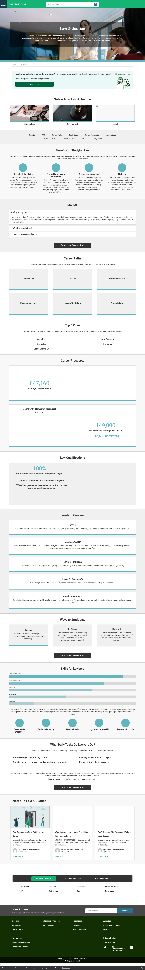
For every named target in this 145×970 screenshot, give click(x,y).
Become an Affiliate (20, 947)
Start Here (34, 84)
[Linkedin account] (118, 948)
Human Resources (112, 886)
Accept (141, 968)
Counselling (53, 886)
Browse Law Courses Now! (72, 245)
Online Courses (18, 929)
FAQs (105, 929)
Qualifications (111, 135)
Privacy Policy (109, 938)
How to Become (79, 929)
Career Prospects (92, 135)
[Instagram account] (131, 948)
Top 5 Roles (73, 135)
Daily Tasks (97, 139)
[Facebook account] (105, 948)
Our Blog (76, 925)
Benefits (32, 135)
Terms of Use (109, 942)
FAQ (43, 135)
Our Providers (48, 925)
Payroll (79, 891)
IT (22, 891)
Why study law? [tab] (20, 212)
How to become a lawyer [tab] (25, 234)
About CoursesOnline (112, 925)
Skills (84, 139)
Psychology (109, 891)
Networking (53, 891)
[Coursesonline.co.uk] (19, 4)
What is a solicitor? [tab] (22, 228)
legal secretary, (93, 187)
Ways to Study (69, 139)
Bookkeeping (26, 886)
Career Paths (57, 135)
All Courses (16, 925)
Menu (3, 6)
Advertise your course (21, 942)
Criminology (81, 886)
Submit (125, 911)
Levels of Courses (50, 139)
